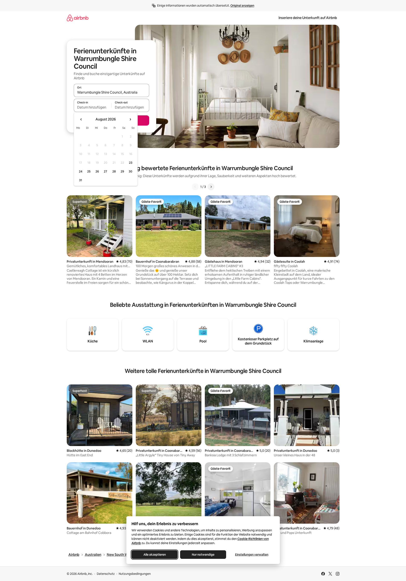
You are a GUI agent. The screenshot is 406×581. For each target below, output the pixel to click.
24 (80, 171)
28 (114, 171)
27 (105, 171)
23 (130, 163)
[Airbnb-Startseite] (77, 18)
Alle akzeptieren (154, 554)
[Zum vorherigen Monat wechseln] (81, 119)
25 (89, 171)
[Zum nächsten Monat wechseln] (130, 119)
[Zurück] (195, 186)
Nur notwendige (203, 554)
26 (97, 171)
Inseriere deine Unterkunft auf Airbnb (308, 18)
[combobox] (111, 92)
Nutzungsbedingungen (135, 574)
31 (80, 180)
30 (130, 171)
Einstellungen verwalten (251, 554)
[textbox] (92, 107)
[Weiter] (211, 186)
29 (122, 171)
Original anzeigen (242, 5)
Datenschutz (106, 574)
